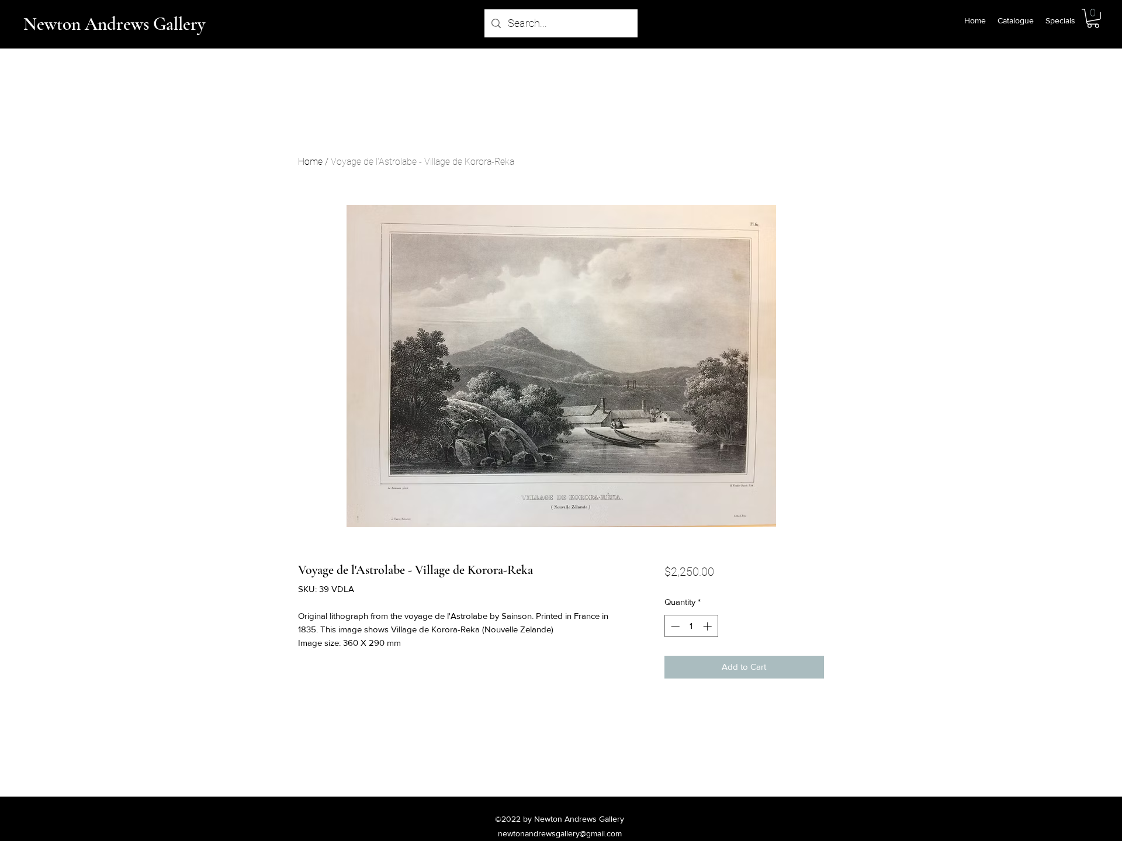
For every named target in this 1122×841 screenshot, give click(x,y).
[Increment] (708, 626)
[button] (1093, 18)
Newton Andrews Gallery (114, 24)
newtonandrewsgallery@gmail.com (560, 833)
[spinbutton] (691, 626)
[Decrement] (674, 626)
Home (310, 161)
